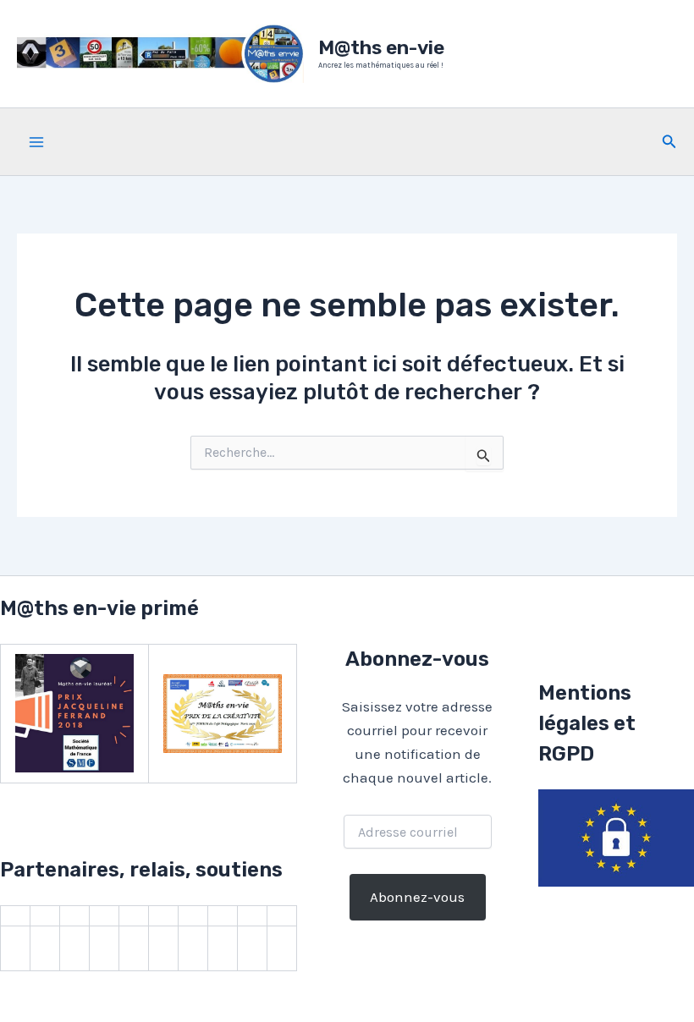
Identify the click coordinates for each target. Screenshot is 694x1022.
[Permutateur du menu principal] (36, 142)
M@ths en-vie (381, 47)
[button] (669, 142)
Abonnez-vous (417, 896)
